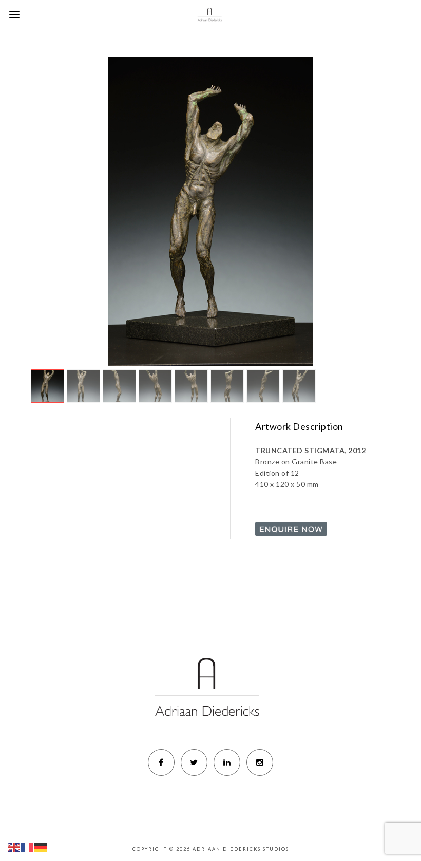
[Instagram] (260, 762)
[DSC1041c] (210, 211)
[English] (14, 846)
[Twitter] (194, 762)
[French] (27, 846)
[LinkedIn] (227, 762)
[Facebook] (161, 762)
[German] (41, 846)
